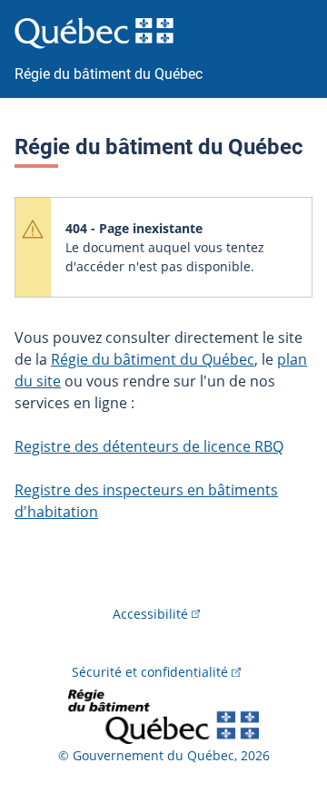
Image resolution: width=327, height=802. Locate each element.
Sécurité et (150, 671)
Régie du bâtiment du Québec (152, 359)
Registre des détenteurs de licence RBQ (149, 446)
